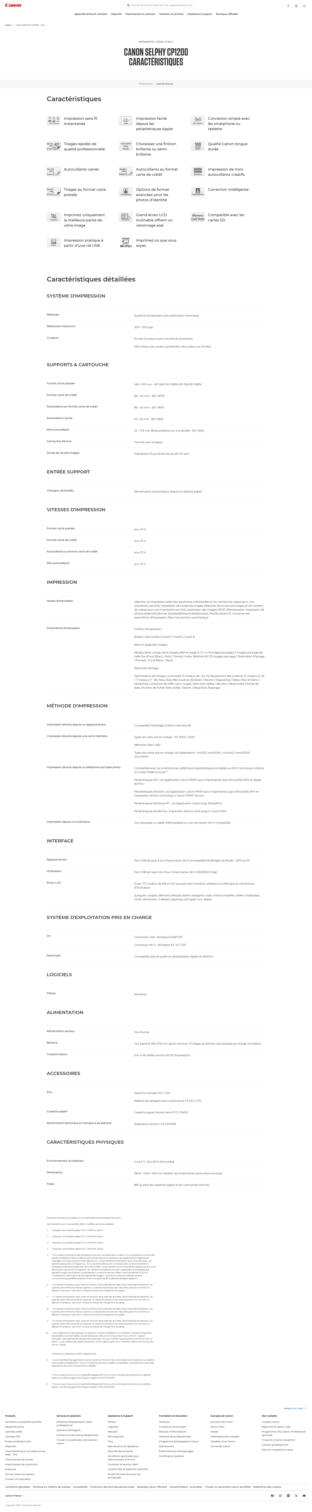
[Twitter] (296, 1495)
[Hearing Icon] (288, 5)
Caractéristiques (164, 83)
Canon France (13, 1495)
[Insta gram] (280, 1495)
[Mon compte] (296, 5)
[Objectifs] (123, 14)
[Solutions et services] (184, 14)
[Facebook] (272, 1495)
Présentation (146, 83)
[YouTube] (304, 1495)
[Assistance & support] (213, 14)
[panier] (304, 5)
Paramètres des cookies (267, 1486)
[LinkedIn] (288, 1495)
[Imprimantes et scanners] (156, 14)
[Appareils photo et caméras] (108, 14)
